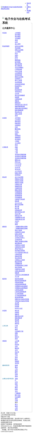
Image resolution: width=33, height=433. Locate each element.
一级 (16, 152)
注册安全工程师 (20, 245)
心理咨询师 (18, 69)
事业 (16, 367)
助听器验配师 (19, 110)
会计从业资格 (19, 177)
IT (15, 380)
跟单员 (17, 323)
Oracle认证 (18, 163)
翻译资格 (18, 129)
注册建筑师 (18, 263)
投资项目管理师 (20, 250)
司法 (16, 53)
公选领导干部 (19, 331)
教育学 (17, 348)
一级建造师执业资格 (21, 226)
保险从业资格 (19, 50)
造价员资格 (18, 267)
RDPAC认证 (18, 308)
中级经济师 (18, 188)
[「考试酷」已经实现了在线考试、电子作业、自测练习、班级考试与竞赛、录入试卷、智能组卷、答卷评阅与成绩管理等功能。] (12, 9)
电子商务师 (18, 65)
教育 (16, 387)
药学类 (17, 304)
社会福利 (18, 397)
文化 (16, 391)
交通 (16, 400)
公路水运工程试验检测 (22, 274)
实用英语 (18, 135)
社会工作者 (18, 71)
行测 (16, 326)
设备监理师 (18, 256)
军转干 (17, 337)
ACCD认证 (18, 171)
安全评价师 (18, 258)
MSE (16, 134)
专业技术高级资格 (20, 154)
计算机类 (5, 147)
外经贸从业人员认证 (21, 104)
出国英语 (18, 125)
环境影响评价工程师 (21, 265)
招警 (16, 333)
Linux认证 (18, 165)
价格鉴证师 (18, 210)
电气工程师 (18, 80)
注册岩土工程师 (20, 260)
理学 (16, 354)
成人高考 (18, 44)
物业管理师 (18, 262)
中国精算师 (18, 192)
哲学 (16, 343)
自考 (16, 42)
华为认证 (18, 169)
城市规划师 (18, 243)
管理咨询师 (18, 75)
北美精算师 (18, 193)
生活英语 (18, 139)
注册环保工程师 (20, 269)
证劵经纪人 (18, 78)
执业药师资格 (19, 297)
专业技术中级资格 (20, 156)
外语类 (4, 118)
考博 (16, 40)
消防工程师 (18, 114)
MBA (16, 55)
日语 (16, 127)
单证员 (17, 321)
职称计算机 (18, 173)
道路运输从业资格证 (21, 108)
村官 (16, 335)
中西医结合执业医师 (21, 286)
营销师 (17, 88)
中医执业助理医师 (20, 284)
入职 (16, 408)
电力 (16, 404)
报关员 (17, 310)
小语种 (17, 141)
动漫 (16, 374)
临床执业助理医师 (20, 280)
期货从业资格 (19, 77)
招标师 (17, 273)
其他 (16, 115)
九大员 (17, 276)
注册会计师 (18, 184)
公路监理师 (18, 254)
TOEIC (17, 132)
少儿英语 (18, 143)
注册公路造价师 (20, 271)
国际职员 (18, 102)
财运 (16, 372)
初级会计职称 (19, 179)
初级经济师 (18, 186)
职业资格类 (5, 46)
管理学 (17, 363)
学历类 (4, 33)
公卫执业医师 (19, 293)
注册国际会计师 (20, 217)
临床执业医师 (19, 279)
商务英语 (18, 121)
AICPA (17, 221)
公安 (16, 382)
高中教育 (18, 36)
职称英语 (18, 123)
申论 (16, 327)
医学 (16, 359)
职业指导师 (18, 90)
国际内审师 (18, 190)
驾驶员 (17, 101)
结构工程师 (18, 234)
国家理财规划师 (20, 106)
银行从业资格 (19, 204)
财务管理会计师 (20, 212)
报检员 (17, 314)
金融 (16, 378)
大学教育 (18, 38)
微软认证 (18, 160)
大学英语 (18, 118)
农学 (16, 357)
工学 (16, 355)
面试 (16, 329)
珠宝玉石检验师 (20, 95)
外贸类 (4, 310)
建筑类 (4, 226)
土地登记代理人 (20, 237)
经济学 (17, 344)
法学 (16, 346)
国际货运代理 (19, 316)
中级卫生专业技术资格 (22, 301)
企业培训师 (18, 82)
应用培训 (18, 175)
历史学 (17, 352)
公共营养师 (18, 73)
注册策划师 (18, 99)
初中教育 (18, 34)
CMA (16, 222)
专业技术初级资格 (20, 158)
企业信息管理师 (20, 84)
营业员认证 (18, 112)
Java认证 (17, 167)
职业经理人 (18, 86)
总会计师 (18, 214)
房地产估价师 (19, 236)
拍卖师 (17, 97)
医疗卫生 (18, 395)
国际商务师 (18, 318)
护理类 (17, 306)
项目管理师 (18, 64)
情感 (16, 365)
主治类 (17, 303)
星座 (16, 371)
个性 (16, 369)
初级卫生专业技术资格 (22, 299)
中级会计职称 (19, 181)
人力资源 (18, 51)
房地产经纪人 (19, 249)
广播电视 (18, 393)
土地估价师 (18, 239)
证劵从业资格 (19, 46)
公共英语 (18, 120)
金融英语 (18, 137)
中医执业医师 (19, 282)
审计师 (17, 206)
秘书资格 (18, 62)
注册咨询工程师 (20, 247)
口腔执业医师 (19, 290)
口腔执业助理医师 (20, 291)
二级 (16, 151)
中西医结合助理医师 (21, 288)
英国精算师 (18, 195)
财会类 (4, 177)
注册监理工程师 (20, 232)
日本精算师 (18, 197)
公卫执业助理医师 (20, 295)
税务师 (17, 201)
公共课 (17, 341)
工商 (16, 386)
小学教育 (18, 33)
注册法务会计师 (20, 219)
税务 (16, 384)
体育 (16, 399)
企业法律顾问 (19, 67)
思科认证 (18, 162)
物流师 (17, 320)
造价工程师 (18, 230)
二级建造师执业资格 (21, 228)
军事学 (17, 361)
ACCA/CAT (18, 203)
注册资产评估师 (20, 199)
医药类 (4, 279)
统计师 (17, 208)
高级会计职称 (19, 182)
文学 (16, 350)
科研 (16, 389)
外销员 (17, 312)
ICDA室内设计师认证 (21, 252)
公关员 (17, 93)
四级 (16, 147)
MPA (16, 57)
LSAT (16, 131)
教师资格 (18, 60)
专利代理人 (18, 91)
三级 (16, 149)
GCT (16, 58)
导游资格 (18, 48)
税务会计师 (18, 215)
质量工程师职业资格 (21, 241)
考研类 (4, 341)
